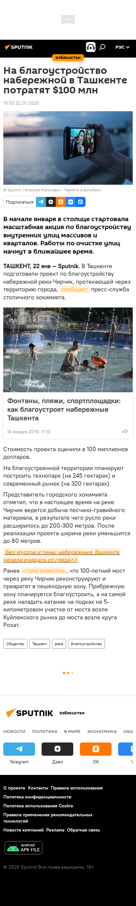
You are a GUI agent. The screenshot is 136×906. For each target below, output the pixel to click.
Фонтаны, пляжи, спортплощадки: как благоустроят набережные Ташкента (64, 409)
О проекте (14, 788)
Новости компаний (23, 830)
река (59, 643)
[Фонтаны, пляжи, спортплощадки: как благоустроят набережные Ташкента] (68, 350)
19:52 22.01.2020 (21, 103)
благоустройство (86, 643)
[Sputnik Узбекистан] (19, 50)
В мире (72, 731)
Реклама (55, 830)
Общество (15, 643)
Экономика (102, 731)
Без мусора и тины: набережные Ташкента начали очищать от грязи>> (61, 555)
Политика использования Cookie (38, 806)
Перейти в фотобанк (82, 189)
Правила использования (77, 788)
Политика (44, 731)
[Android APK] (23, 848)
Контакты (38, 788)
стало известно (44, 570)
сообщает (74, 289)
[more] (125, 431)
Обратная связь (83, 830)
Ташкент (39, 643)
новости (14, 731)
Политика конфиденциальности (37, 797)
